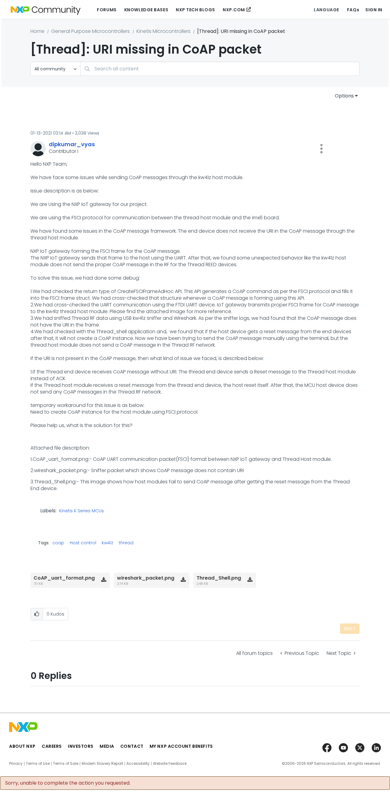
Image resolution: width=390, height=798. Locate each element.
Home (37, 31)
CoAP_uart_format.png (64, 577)
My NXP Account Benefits (181, 746)
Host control (83, 543)
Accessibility (138, 763)
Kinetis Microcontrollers (163, 31)
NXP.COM (234, 10)
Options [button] (344, 95)
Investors (81, 746)
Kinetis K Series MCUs (81, 511)
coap (58, 543)
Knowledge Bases (146, 10)
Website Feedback (170, 763)
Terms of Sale (65, 763)
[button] (321, 148)
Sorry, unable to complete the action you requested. (67, 783)
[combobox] (220, 69)
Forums (106, 10)
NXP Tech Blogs (195, 10)
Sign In (373, 10)
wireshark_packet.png (145, 577)
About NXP (22, 746)
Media (107, 746)
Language (326, 10)
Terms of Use (38, 763)
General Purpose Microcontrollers (90, 31)
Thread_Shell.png (219, 577)
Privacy (16, 763)
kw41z (107, 543)
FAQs (353, 10)
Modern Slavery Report (102, 763)
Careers (52, 746)
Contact (132, 746)
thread (126, 543)
